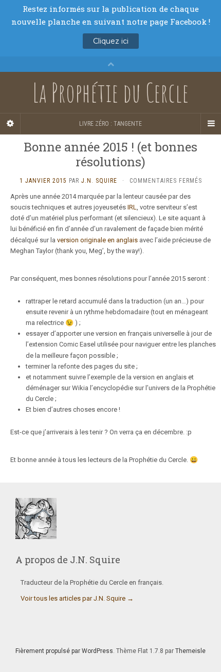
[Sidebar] (10, 123)
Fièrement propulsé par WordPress (64, 651)
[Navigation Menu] (210, 123)
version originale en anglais (97, 240)
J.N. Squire (99, 180)
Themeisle (190, 651)
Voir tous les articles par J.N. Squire (77, 598)
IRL (132, 207)
